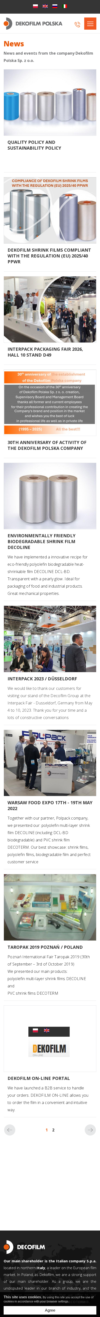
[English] (45, 6)
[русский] (54, 6)
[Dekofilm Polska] (33, 23)
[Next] (90, 1130)
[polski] (35, 6)
